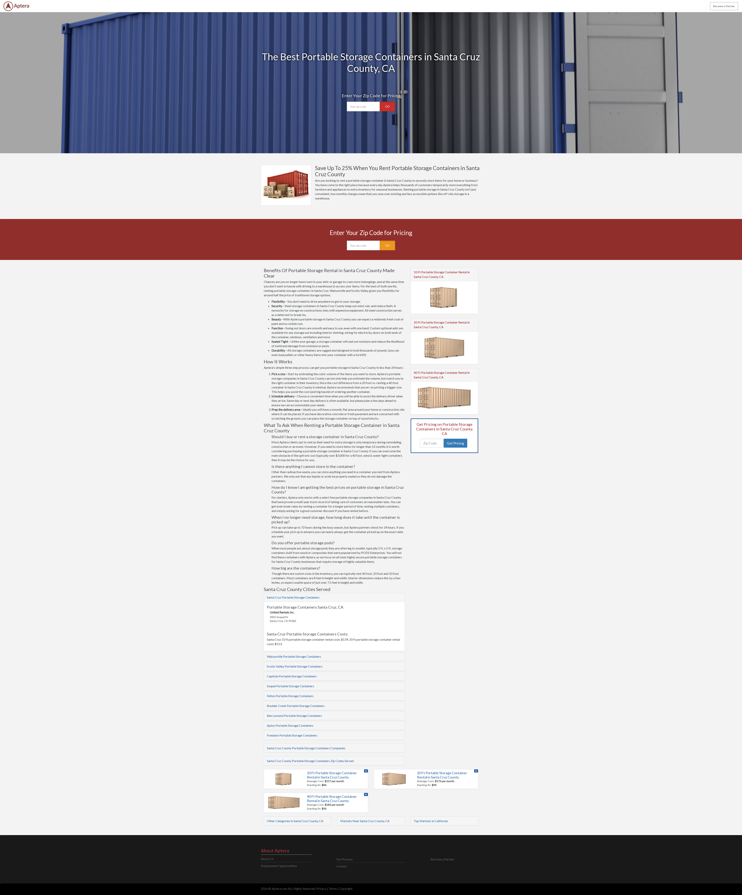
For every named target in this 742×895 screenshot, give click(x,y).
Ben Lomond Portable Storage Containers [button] (294, 715)
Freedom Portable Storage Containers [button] (292, 735)
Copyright (345, 888)
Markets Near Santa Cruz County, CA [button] (365, 821)
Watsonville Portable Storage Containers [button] (294, 656)
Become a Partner (724, 6)
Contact (341, 866)
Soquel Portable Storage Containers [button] (290, 686)
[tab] (334, 597)
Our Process (344, 859)
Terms (332, 888)
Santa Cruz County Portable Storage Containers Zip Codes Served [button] (310, 761)
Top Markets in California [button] (431, 821)
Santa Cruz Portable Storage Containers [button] (293, 597)
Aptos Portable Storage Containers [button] (290, 725)
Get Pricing (455, 443)
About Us (267, 859)
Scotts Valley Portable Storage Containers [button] (294, 666)
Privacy (321, 888)
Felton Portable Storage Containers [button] (290, 696)
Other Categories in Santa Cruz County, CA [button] (295, 821)
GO (387, 106)
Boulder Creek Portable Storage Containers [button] (296, 706)
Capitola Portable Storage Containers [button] (292, 676)
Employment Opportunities (279, 866)
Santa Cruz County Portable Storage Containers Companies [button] (306, 748)
